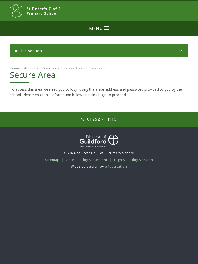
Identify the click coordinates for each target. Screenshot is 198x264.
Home (14, 68)
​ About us (30, 68)
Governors (51, 68)
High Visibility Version (133, 160)
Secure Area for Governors (84, 68)
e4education (116, 166)
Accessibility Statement (87, 160)
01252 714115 (101, 119)
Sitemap (52, 160)
